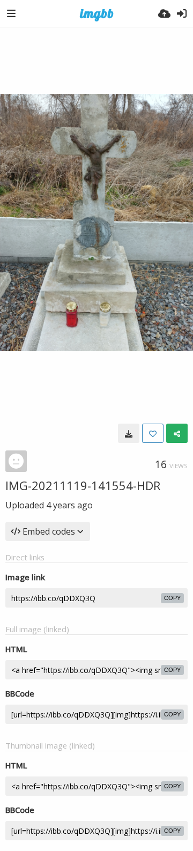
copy (172, 598)
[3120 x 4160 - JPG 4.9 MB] (128, 433)
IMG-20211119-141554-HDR (82, 485)
